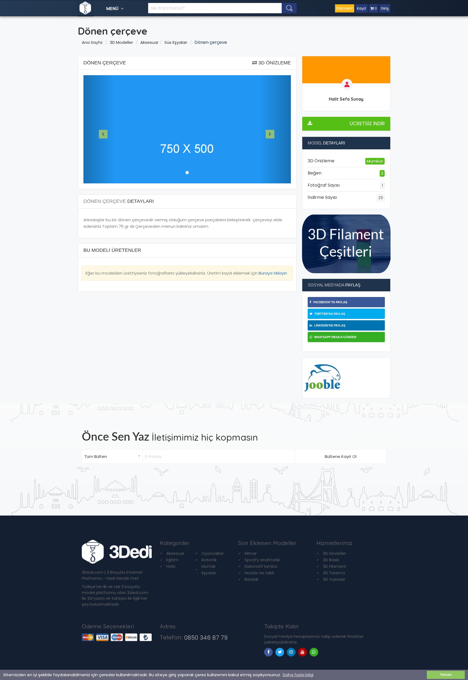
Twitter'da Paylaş (329, 313)
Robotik (209, 560)
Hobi (170, 566)
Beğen (345, 173)
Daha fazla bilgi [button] (298, 675)
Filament (344, 8)
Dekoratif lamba (261, 566)
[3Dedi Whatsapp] (314, 652)
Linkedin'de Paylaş (329, 325)
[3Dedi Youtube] (302, 652)
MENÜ (112, 8)
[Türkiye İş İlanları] (322, 377)
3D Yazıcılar (334, 579)
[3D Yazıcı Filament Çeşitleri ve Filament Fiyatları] (346, 243)
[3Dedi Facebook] (268, 652)
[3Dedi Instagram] (291, 652)
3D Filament (334, 566)
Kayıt (361, 8)
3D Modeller (121, 42)
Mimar (251, 553)
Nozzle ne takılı (259, 573)
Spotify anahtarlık (262, 560)
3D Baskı (331, 560)
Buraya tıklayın (273, 273)
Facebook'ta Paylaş (330, 302)
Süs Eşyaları (175, 42)
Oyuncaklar (213, 553)
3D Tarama (334, 573)
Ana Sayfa (92, 42)
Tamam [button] (446, 675)
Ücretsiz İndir (367, 123)
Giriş (385, 8)
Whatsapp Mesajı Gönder (334, 337)
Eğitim (172, 560)
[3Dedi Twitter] (279, 652)
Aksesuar (149, 42)
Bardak (251, 579)
